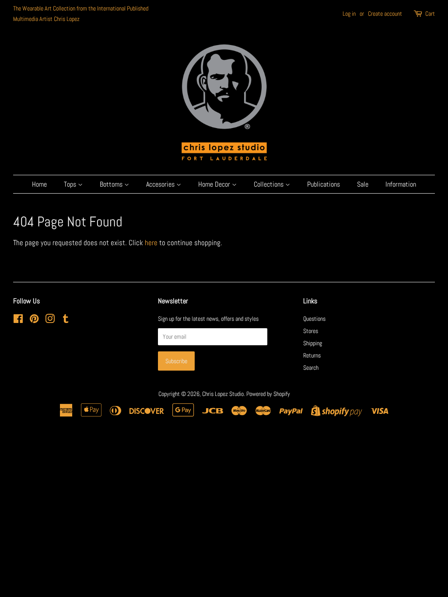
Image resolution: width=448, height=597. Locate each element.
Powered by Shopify (268, 394)
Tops (71, 184)
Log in (349, 13)
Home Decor (215, 184)
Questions (314, 319)
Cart (430, 13)
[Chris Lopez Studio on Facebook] (18, 320)
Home (39, 184)
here (151, 242)
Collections (269, 184)
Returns (312, 355)
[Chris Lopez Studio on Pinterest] (34, 320)
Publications (323, 184)
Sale (362, 184)
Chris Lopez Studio (223, 394)
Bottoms (112, 184)
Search (310, 367)
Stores (310, 331)
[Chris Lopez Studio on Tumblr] (65, 320)
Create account (385, 13)
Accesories (161, 184)
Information (400, 184)
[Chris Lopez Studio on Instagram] (50, 320)
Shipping (312, 343)
